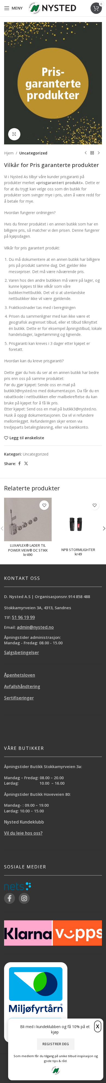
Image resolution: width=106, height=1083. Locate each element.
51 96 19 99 (23, 617)
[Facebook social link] (19, 463)
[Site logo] (52, 7)
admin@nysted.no (35, 627)
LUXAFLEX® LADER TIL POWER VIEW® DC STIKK (28, 548)
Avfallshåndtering (22, 686)
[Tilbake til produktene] (92, 153)
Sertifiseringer (19, 698)
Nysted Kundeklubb (24, 822)
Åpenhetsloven (19, 675)
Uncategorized (33, 153)
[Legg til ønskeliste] (44, 505)
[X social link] (26, 463)
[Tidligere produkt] (85, 153)
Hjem (9, 153)
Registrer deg (55, 1043)
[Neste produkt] (98, 153)
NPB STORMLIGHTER (78, 549)
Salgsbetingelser (21, 652)
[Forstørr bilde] (14, 134)
